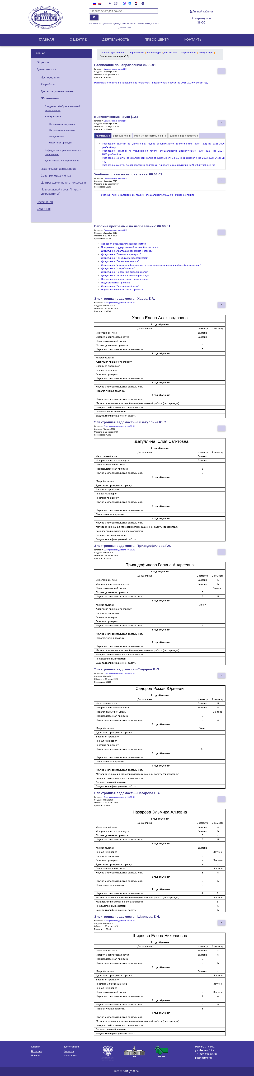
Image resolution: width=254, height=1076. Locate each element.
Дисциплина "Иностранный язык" (120, 286)
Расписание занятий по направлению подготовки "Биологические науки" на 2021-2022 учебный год (158, 165)
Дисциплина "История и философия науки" (125, 275)
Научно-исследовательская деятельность (124, 279)
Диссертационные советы (57, 91)
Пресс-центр (157, 39)
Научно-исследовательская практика (122, 289)
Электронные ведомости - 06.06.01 (119, 303)
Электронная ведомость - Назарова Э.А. (127, 793)
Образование (50, 98)
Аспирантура (53, 116)
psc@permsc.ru (204, 1057)
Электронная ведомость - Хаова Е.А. (124, 298)
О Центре (43, 62)
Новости (35, 1055)
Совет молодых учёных (56, 175)
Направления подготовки (62, 130)
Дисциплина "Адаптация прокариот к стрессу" (127, 251)
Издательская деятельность (58, 168)
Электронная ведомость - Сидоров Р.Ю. (127, 669)
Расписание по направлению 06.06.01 (125, 65)
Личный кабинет (202, 11)
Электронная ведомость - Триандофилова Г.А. (132, 546)
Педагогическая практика (115, 282)
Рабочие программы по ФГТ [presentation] (150, 135)
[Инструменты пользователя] (221, 71)
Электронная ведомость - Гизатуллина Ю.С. (130, 422)
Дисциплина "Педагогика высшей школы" (124, 272)
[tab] (102, 135)
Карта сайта (71, 1055)
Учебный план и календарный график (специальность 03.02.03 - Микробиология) (147, 195)
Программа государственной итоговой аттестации (129, 247)
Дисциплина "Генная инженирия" (120, 261)
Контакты (193, 39)
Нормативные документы (62, 124)
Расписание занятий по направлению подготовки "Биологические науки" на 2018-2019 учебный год (151, 82)
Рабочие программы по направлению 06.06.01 (132, 226)
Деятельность (115, 39)
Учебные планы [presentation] (122, 135)
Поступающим (56, 136)
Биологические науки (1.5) (115, 69)
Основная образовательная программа (123, 243)
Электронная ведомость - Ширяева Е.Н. (127, 916)
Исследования (50, 77)
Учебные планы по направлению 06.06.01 (128, 174)
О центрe (78, 39)
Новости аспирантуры (60, 142)
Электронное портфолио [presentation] (184, 135)
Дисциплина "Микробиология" (118, 268)
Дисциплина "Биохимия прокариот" (121, 254)
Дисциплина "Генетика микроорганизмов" (124, 258)
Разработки (48, 84)
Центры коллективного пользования (64, 182)
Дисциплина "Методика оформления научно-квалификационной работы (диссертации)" (151, 265)
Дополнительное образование (62, 160)
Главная (46, 39)
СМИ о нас (43, 208)
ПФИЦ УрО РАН (131, 1071)
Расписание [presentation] (103, 135)
